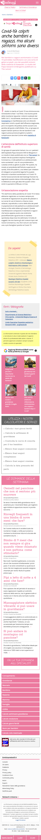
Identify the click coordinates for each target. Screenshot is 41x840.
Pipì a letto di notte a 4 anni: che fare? (20, 579)
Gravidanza (7, 680)
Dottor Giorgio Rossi (10, 558)
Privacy (4, 770)
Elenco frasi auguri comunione (21, 449)
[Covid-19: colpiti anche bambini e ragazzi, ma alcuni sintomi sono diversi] (20, 94)
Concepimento (8, 676)
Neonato (6, 685)
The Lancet (33, 155)
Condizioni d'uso (7, 775)
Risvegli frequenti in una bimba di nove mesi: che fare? (18, 517)
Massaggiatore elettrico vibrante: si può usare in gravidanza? (20, 606)
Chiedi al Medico (9, 7)
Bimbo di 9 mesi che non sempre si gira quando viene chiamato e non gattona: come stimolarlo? (20, 546)
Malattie (6, 695)
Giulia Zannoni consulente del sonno (15, 526)
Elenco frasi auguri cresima (19, 461)
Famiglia (6, 704)
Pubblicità (5, 767)
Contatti (5, 762)
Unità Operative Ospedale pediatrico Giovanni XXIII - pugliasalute (19, 323)
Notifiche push (7, 791)
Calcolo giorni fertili (10, 723)
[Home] (14, 2)
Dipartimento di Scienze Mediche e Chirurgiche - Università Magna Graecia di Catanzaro (21, 317)
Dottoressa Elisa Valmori (12, 500)
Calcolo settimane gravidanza (15, 714)
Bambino (10, 14)
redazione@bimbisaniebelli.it (16, 829)
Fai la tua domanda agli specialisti (20, 661)
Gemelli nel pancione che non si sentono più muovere (19, 491)
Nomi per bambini (10, 728)
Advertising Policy (8, 788)
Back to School (20, 10)
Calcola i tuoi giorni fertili (18, 428)
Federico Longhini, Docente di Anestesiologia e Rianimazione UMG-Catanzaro (20, 263)
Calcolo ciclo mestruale (12, 733)
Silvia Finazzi (15, 51)
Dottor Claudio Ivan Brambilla (13, 614)
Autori (4, 780)
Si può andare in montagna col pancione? (15, 634)
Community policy (8, 778)
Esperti (4, 783)
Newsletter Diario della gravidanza (13, 786)
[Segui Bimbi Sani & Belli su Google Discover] (20, 22)
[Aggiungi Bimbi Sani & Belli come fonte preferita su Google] (20, 350)
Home (4, 14)
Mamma (6, 699)
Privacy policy (6, 772)
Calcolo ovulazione (10, 718)
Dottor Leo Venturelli (11, 586)
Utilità (5, 709)
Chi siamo (5, 764)
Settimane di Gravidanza (28, 7)
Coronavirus (6, 121)
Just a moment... (11, 311)
